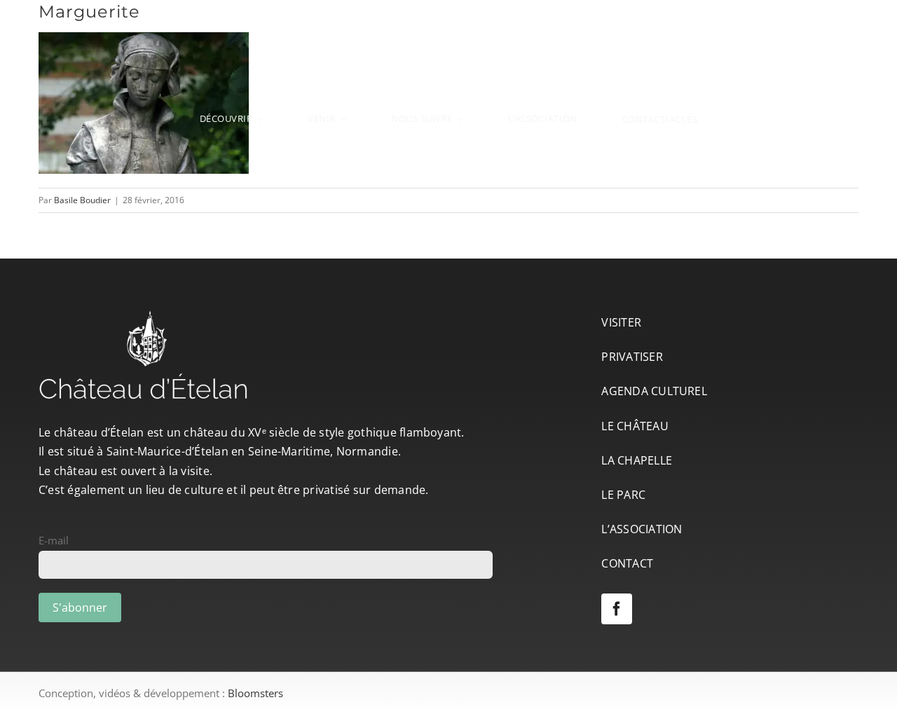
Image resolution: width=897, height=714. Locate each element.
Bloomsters (255, 693)
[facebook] (616, 608)
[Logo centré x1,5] (448, 23)
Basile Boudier (82, 200)
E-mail (54, 540)
